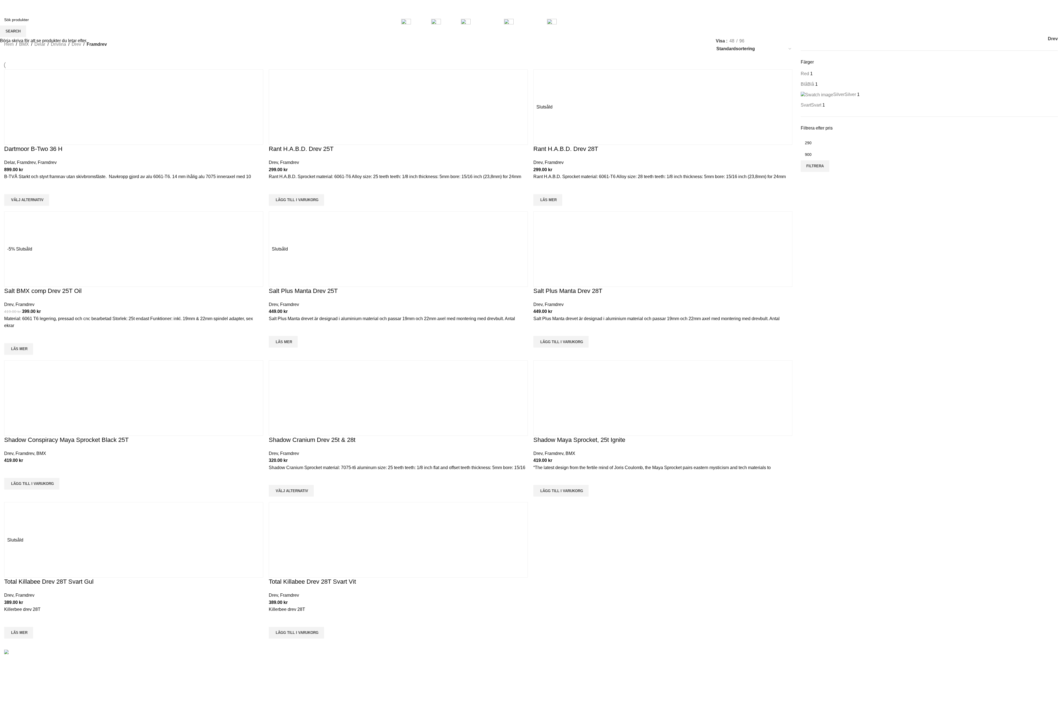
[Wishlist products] (1034, 23)
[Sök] (1026, 23)
